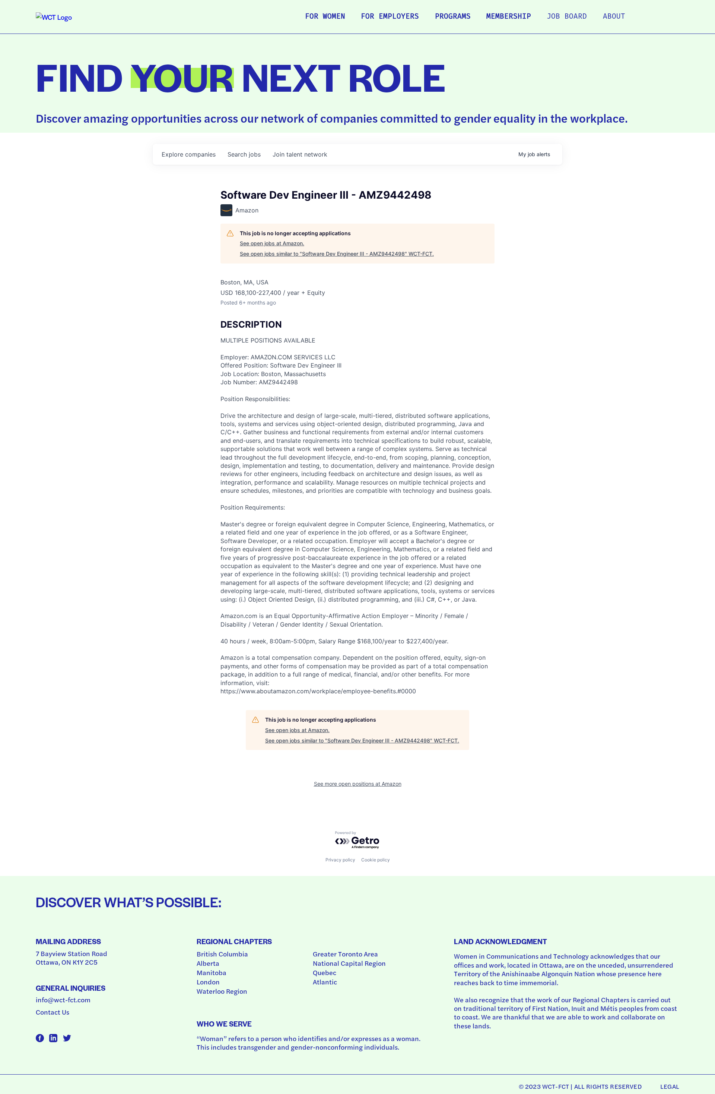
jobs (244, 154)
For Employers (390, 17)
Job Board (567, 17)
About (614, 17)
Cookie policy (375, 860)
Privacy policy (340, 860)
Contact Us (52, 1012)
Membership (508, 17)
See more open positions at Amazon (357, 784)
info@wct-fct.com (63, 999)
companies (189, 154)
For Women (325, 17)
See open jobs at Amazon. (272, 243)
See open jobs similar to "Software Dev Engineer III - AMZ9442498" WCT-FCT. (337, 253)
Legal (669, 1086)
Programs (453, 17)
